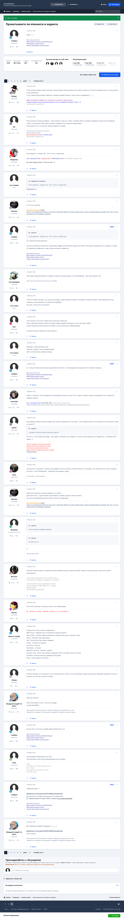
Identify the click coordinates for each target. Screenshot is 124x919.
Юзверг (14, 96)
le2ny (14, 763)
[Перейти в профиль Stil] (14, 120)
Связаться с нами (36, 909)
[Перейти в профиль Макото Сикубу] (14, 629)
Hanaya (14, 680)
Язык (6, 909)
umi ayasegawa (14, 282)
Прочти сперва (12, 18)
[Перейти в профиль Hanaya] (14, 673)
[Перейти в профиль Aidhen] (14, 421)
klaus (14, 475)
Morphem (14, 530)
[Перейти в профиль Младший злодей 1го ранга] (14, 697)
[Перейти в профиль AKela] (60, 63)
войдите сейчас (66, 862)
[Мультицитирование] (27, 110)
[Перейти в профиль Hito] (56, 63)
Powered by (111, 909)
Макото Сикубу (14, 636)
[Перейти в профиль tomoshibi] (14, 394)
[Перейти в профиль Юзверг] (14, 89)
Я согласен (115, 916)
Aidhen (14, 428)
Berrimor (14, 577)
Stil (14, 127)
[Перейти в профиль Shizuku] (14, 605)
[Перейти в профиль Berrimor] (14, 570)
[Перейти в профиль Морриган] (14, 153)
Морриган (14, 160)
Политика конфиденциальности (20, 909)
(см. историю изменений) (64, 798)
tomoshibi (14, 401)
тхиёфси (14, 41)
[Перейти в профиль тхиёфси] (14, 34)
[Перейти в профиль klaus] (52, 63)
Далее (25, 81)
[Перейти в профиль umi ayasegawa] (14, 275)
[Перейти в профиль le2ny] (14, 756)
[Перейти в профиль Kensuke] (14, 204)
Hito (14, 327)
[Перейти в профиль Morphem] (14, 523)
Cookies (45, 909)
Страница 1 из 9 (38, 81)
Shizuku (14, 613)
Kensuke (14, 211)
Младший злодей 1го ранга (14, 705)
